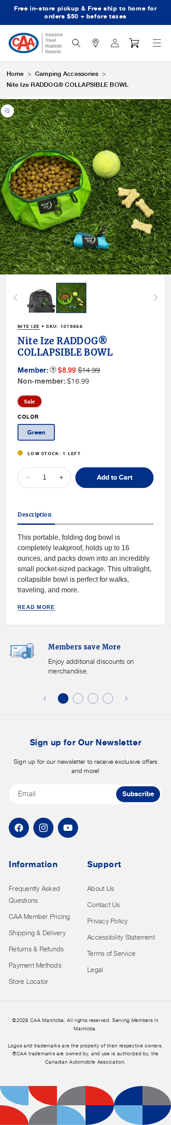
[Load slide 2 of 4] (78, 698)
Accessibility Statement (121, 937)
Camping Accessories (67, 73)
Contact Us (103, 905)
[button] (157, 43)
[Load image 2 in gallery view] (71, 298)
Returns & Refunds (36, 949)
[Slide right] (155, 297)
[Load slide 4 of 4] (107, 698)
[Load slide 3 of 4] (93, 698)
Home (15, 73)
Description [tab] (35, 514)
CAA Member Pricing (39, 916)
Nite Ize (28, 326)
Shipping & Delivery (37, 933)
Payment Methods (35, 965)
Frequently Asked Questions (34, 894)
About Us (100, 888)
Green (36, 432)
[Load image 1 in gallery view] (41, 298)
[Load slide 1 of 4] (63, 698)
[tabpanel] (85, 572)
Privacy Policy (107, 921)
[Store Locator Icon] (95, 43)
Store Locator (28, 981)
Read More (36, 607)
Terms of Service (111, 953)
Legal (95, 969)
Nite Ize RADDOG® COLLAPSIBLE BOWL (67, 84)
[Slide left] (15, 297)
